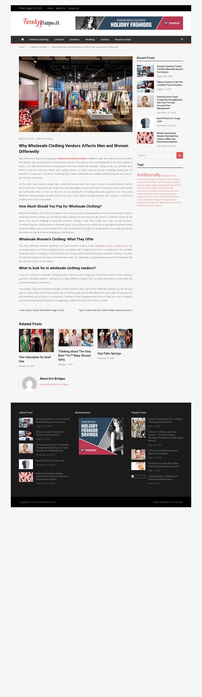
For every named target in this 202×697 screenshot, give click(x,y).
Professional (174, 197)
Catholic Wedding (164, 182)
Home (50, 8)
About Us (60, 8)
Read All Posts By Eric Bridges (54, 384)
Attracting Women (152, 179)
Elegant (148, 185)
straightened (142, 202)
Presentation (164, 197)
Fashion (105, 39)
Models (156, 194)
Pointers (149, 197)
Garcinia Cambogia (149, 188)
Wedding (90, 39)
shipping (167, 200)
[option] (36, 348)
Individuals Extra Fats (165, 191)
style (157, 202)
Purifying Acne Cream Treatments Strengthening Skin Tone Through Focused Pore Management (169, 103)
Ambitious (141, 179)
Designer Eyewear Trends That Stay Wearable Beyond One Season (170, 69)
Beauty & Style (123, 39)
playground (141, 197)
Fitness (173, 185)
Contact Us (73, 8)
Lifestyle (59, 39)
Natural (162, 194)
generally (169, 188)
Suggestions (163, 202)
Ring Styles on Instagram (153, 200)
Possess (156, 197)
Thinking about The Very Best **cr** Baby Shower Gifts (74, 355)
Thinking (172, 202)
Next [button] (130, 349)
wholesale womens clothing (109, 245)
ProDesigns (177, 502)
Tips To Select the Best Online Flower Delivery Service (105, 310)
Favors (168, 185)
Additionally (149, 175)
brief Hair (153, 182)
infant (176, 191)
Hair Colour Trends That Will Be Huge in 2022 (42, 310)
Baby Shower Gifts (167, 179)
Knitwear (140, 194)
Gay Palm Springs (109, 353)
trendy (178, 202)
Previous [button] (21, 349)
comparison (176, 182)
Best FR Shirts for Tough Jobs (50, 460)
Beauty (177, 179)
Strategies (151, 202)
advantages (165, 176)
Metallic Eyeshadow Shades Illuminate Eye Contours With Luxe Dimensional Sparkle (52, 476)
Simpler (174, 200)
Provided (140, 200)
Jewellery (74, 39)
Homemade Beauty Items (147, 191)
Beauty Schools (143, 182)
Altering (174, 176)
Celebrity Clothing (39, 39)
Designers (140, 185)
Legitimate (148, 194)
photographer (171, 194)
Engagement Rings (158, 185)
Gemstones (161, 188)
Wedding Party (142, 205)
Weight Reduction (156, 205)
